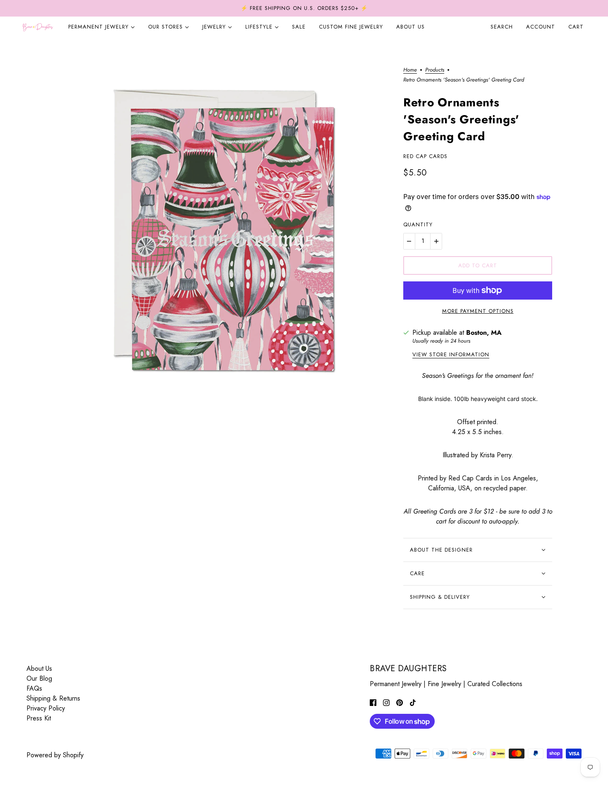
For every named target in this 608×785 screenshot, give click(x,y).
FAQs (34, 688)
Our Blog (39, 678)
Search (502, 27)
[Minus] (409, 241)
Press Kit (38, 718)
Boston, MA (484, 332)
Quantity (418, 224)
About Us (39, 668)
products (434, 70)
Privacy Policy (45, 708)
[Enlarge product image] (223, 234)
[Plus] (436, 241)
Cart (577, 27)
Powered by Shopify (55, 755)
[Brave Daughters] (37, 27)
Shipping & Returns (53, 698)
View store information (450, 355)
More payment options (478, 311)
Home (410, 70)
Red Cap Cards (425, 156)
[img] (373, 702)
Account (540, 27)
